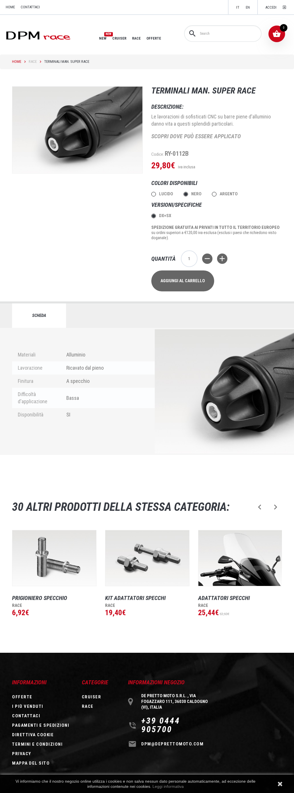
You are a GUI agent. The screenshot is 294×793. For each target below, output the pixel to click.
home (10, 7)
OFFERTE (153, 38)
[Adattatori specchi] (240, 558)
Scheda (39, 315)
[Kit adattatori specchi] (147, 558)
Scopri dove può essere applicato (196, 136)
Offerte (22, 697)
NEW (103, 38)
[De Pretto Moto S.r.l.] (46, 35)
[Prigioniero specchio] (54, 558)
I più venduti (27, 706)
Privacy (21, 753)
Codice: (157, 154)
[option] (49, 584)
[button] (259, 506)
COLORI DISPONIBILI (175, 183)
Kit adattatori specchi (135, 598)
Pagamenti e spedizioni (40, 725)
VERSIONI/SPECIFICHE (177, 204)
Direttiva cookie (33, 734)
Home (16, 61)
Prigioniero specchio (39, 598)
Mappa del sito (31, 763)
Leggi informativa (168, 786)
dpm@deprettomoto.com (172, 744)
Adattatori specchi (224, 598)
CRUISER (119, 38)
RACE (136, 38)
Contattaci (30, 7)
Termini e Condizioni (37, 744)
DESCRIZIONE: (167, 106)
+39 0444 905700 (160, 725)
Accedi (270, 7)
